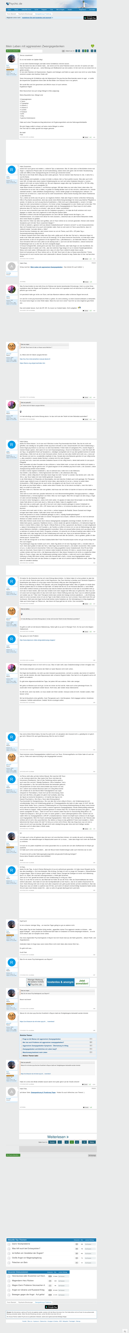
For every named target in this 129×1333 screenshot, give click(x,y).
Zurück (52, 1142)
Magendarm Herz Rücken (23, 1280)
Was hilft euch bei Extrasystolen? (26, 1248)
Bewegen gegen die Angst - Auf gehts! (28, 1294)
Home (9, 9)
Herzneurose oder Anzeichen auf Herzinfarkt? (31, 1275)
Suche (36, 9)
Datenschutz (43, 1321)
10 (92, 51)
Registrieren (82, 9)
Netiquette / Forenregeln (69, 1321)
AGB (60, 1321)
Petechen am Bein (20, 1262)
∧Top (125, 1331)
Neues (16, 9)
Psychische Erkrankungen (25, 1302)
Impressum (36, 1321)
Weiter (92, 1142)
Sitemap (78, 1321)
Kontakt (24, 1321)
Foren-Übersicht (11, 1302)
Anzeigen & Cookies (53, 1321)
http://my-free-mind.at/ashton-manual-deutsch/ (35, 359)
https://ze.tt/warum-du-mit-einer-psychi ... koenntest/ (37, 1021)
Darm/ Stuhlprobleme (21, 1243)
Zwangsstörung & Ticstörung (43, 1302)
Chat (51, 9)
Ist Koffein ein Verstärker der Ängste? (28, 1253)
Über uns (30, 1321)
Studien (70, 9)
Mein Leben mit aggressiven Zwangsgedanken (35, 46)
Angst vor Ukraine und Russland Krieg (28, 1289)
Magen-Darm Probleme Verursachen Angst (30, 1285)
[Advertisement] (57, 718)
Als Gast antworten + (13, 51)
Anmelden (92, 9)
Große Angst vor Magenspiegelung (27, 1257)
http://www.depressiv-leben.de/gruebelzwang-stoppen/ (37, 640)
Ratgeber (44, 9)
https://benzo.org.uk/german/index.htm (32, 363)
